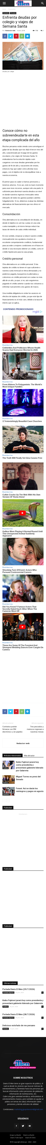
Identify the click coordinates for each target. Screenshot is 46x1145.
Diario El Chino (30, 1138)
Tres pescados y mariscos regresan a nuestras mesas (35, 729)
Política (5, 768)
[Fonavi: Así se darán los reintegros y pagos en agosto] (8, 791)
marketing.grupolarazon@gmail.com (28, 1109)
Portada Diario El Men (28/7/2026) (18, 1014)
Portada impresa (8, 992)
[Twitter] (23, 1126)
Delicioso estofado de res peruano (18, 1025)
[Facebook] (16, 1126)
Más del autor (29, 756)
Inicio (4, 9)
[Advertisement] (23, 99)
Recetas (5, 1029)
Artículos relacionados (12, 756)
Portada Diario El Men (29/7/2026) (18, 989)
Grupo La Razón (15, 1135)
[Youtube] (29, 1126)
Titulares (13, 13)
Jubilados (6, 794)
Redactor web (10, 30)
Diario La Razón (28, 1135)
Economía (11, 9)
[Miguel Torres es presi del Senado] (8, 779)
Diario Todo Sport (16, 1138)
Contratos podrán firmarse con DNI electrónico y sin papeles (12, 729)
